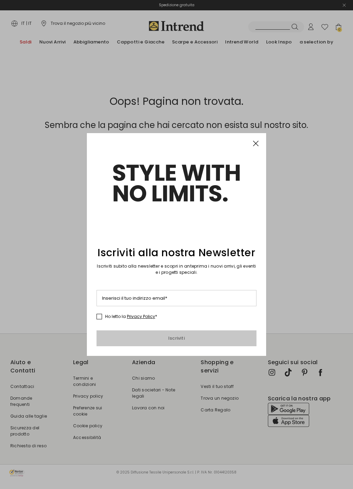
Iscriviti (176, 338)
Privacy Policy (141, 316)
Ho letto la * (131, 316)
